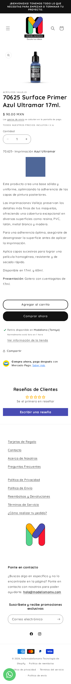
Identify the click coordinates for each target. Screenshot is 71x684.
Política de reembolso (41, 663)
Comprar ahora (35, 316)
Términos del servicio (52, 669)
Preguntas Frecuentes (24, 466)
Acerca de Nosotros (22, 458)
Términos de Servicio (23, 504)
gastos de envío (15, 119)
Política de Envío (20, 488)
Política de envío (37, 675)
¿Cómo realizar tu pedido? (27, 513)
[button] (8, 28)
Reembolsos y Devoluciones (29, 496)
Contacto (14, 450)
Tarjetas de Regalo (22, 442)
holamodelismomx (31, 658)
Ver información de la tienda (27, 340)
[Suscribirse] (58, 619)
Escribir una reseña (35, 412)
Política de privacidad (23, 669)
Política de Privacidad (24, 480)
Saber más (38, 365)
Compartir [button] (14, 351)
